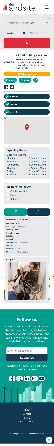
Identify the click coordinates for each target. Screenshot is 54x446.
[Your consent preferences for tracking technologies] (49, 440)
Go (27, 43)
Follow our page (28, 74)
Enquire (11, 80)
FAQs (27, 418)
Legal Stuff (28, 421)
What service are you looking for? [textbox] (21, 23)
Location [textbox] (11, 33)
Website (26, 80)
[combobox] (27, 20)
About (27, 410)
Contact (27, 414)
